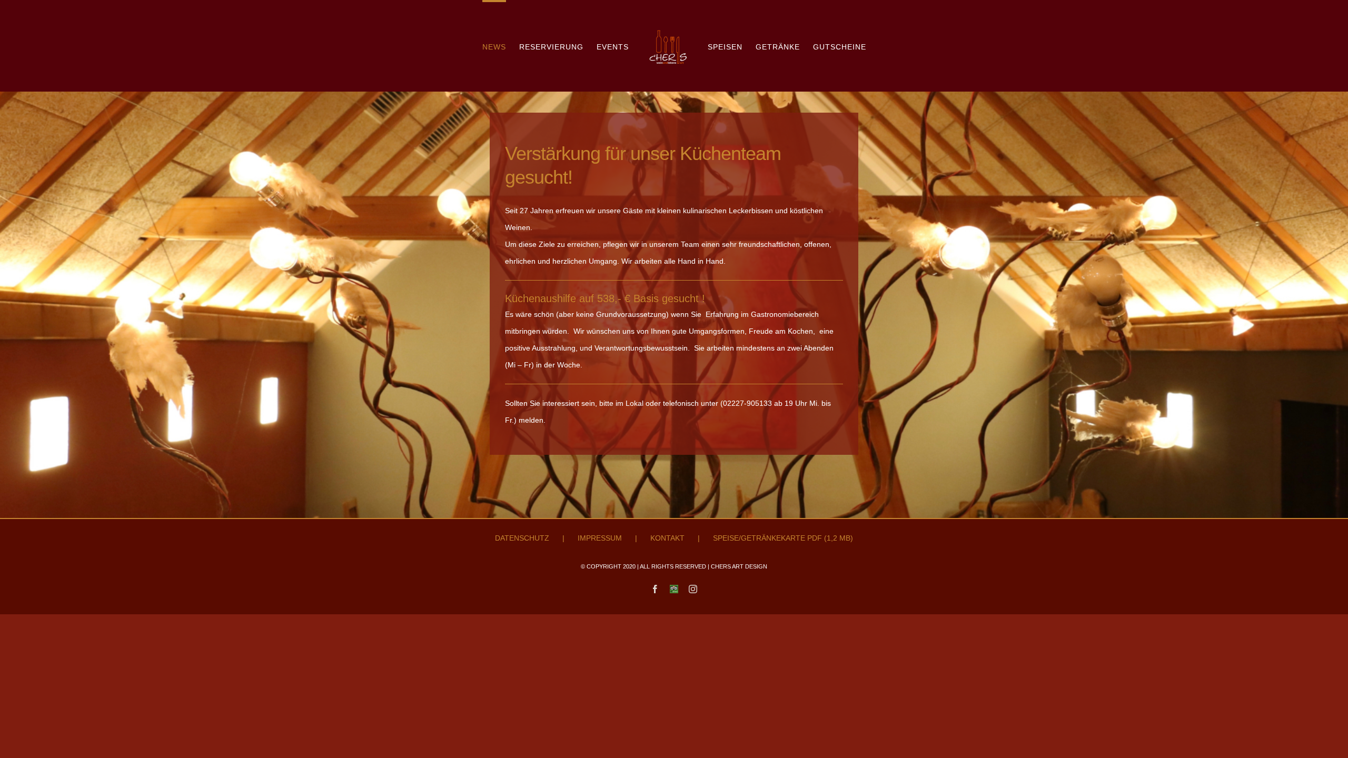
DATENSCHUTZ (522, 538)
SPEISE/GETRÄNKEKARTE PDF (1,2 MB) (783, 538)
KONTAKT (667, 538)
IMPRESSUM (600, 538)
